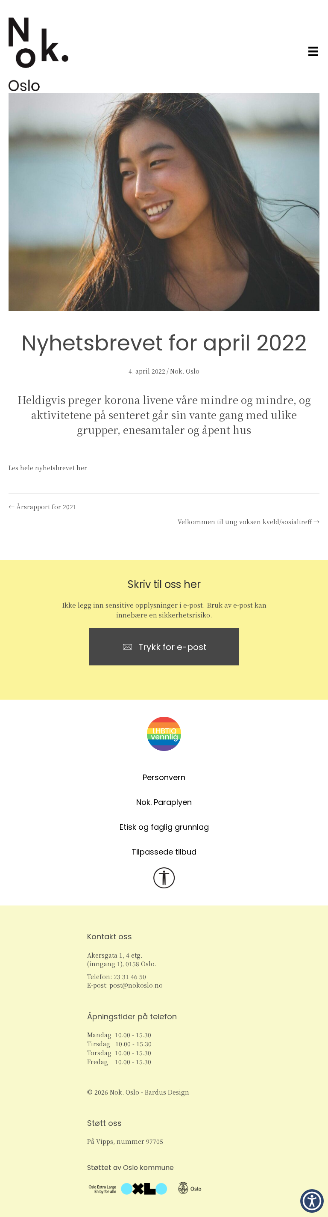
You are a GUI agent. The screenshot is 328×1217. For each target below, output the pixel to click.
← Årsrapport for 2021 (42, 506)
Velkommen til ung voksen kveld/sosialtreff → (248, 521)
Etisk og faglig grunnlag (164, 827)
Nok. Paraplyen (164, 802)
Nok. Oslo (184, 371)
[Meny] (313, 51)
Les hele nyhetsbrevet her (48, 467)
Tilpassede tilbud (164, 851)
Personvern (164, 777)
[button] (312, 1201)
